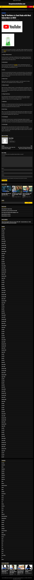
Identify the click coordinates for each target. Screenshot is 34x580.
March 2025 (3, 263)
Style (2, 542)
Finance (3, 497)
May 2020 (3, 382)
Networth (3, 526)
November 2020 (4, 370)
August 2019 (3, 401)
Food (2, 501)
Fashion (3, 495)
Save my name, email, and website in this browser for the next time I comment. (15, 178)
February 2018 (3, 438)
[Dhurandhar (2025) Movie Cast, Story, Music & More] (6, 189)
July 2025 (3, 255)
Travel (2, 553)
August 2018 (3, 426)
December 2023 (4, 294)
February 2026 (4, 241)
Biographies (3, 468)
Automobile (3, 464)
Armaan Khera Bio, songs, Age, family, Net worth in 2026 (9, 210)
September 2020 (4, 374)
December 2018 (4, 417)
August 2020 (3, 376)
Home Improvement (4, 516)
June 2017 (3, 454)
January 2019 (3, 415)
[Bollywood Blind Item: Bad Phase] (28, 567)
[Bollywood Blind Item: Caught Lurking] (5, 567)
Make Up (3, 524)
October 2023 (3, 298)
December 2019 (4, 393)
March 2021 (3, 362)
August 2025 (3, 253)
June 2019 (3, 405)
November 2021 (4, 345)
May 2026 (3, 235)
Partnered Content (4, 530)
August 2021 (3, 352)
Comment (3, 155)
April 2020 (3, 385)
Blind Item (3, 477)
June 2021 (3, 356)
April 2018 (3, 434)
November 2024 (4, 272)
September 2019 (4, 399)
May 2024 (3, 284)
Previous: (8, 147)
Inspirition (3, 520)
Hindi (2, 512)
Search (3, 200)
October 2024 (3, 274)
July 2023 (3, 304)
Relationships (3, 534)
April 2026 (3, 237)
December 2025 (4, 245)
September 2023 (4, 300)
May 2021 (3, 358)
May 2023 (3, 309)
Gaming (3, 503)
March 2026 (3, 239)
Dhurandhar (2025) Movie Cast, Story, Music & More (6, 194)
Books (2, 481)
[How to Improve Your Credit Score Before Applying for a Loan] (20, 567)
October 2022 (3, 323)
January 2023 (3, 317)
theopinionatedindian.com (17, 4)
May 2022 (3, 333)
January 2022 (3, 341)
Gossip (2, 508)
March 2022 (3, 337)
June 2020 (3, 380)
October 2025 (3, 249)
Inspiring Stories (4, 518)
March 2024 (3, 288)
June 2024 (3, 282)
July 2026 (3, 230)
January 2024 (3, 292)
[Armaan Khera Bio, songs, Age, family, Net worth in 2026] (13, 567)
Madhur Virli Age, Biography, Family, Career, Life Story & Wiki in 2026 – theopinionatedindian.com (15, 221)
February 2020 (4, 389)
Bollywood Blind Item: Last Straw (6, 215)
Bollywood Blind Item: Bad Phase (6, 214)
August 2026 (3, 228)
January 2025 (3, 267)
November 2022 (4, 321)
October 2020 (3, 372)
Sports (2, 540)
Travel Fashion (3, 555)
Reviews (3, 536)
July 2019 (3, 403)
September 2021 (4, 350)
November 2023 (4, 296)
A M (2, 195)
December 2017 (4, 442)
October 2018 (3, 421)
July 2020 (3, 378)
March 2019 (3, 411)
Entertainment (4, 191)
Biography (3, 471)
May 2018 (3, 432)
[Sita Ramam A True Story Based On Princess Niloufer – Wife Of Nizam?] (17, 189)
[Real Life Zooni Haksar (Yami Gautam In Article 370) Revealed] (27, 189)
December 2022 (4, 319)
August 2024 (3, 278)
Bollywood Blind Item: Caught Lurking (7, 208)
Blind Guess (3, 475)
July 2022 (3, 329)
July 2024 (3, 280)
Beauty (3, 466)
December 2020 (4, 368)
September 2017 (4, 448)
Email (3, 171)
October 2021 (3, 348)
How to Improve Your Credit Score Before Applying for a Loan (10, 212)
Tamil (2, 545)
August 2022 (3, 327)
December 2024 (4, 269)
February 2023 (4, 315)
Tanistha (24, 196)
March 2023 (3, 313)
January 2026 (3, 243)
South (2, 538)
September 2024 (4, 276)
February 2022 (4, 339)
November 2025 (4, 247)
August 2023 (3, 302)
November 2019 (4, 395)
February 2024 (4, 290)
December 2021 (4, 343)
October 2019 (3, 397)
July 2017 (3, 452)
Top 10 (2, 551)
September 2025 (4, 251)
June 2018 (3, 430)
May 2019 (3, 407)
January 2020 (3, 391)
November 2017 (4, 444)
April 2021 (3, 360)
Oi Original (3, 528)
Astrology (3, 462)
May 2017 (3, 456)
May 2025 (3, 259)
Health (2, 510)
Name (3, 168)
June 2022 (3, 331)
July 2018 (3, 428)
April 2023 (3, 311)
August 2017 (3, 450)
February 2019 (4, 413)
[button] (2, 7)
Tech (2, 547)
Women (3, 559)
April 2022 (3, 335)
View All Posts (12, 141)
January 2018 (3, 440)
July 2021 (3, 354)
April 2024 (3, 286)
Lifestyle (3, 522)
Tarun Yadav (4, 19)
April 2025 (3, 261)
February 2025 (4, 265)
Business (3, 483)
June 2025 (3, 257)
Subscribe (31, 6)
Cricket (3, 487)
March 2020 (3, 387)
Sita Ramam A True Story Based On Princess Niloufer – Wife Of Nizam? (17, 194)
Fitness (3, 499)
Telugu (2, 549)
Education (3, 491)
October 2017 (3, 446)
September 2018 (4, 424)
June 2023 (3, 306)
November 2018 (4, 419)
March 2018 (3, 436)
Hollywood (3, 514)
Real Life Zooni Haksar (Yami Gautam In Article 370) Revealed (27, 194)
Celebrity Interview (4, 485)
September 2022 (4, 325)
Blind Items (3, 479)
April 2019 (3, 409)
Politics (3, 532)
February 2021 (3, 364)
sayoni (13, 196)
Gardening (3, 505)
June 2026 (3, 232)
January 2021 (3, 366)
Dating (2, 489)
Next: (25, 147)
